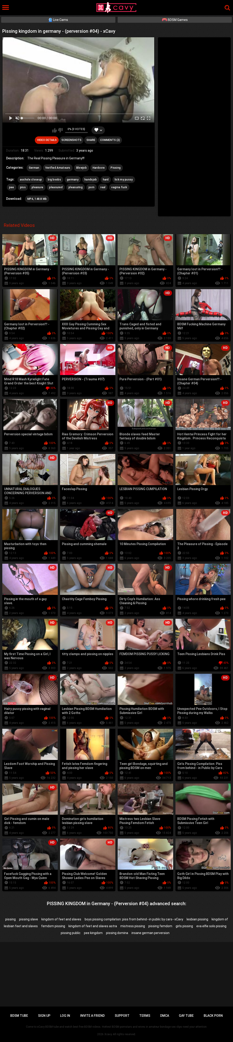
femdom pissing (53, 926)
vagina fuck (119, 187)
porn (91, 187)
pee (11, 187)
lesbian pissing (197, 919)
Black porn (213, 1015)
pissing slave (28, 919)
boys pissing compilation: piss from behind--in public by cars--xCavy (134, 919)
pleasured (56, 187)
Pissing (116, 167)
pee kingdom (93, 933)
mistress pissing (132, 926)
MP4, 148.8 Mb (37, 198)
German (34, 167)
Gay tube (186, 1015)
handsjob (90, 179)
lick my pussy (124, 179)
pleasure (37, 187)
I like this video (54, 130)
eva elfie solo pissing (211, 926)
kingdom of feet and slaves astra (92, 926)
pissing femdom (160, 926)
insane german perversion (151, 933)
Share (90, 140)
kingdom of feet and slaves (61, 919)
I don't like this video (60, 130)
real (102, 187)
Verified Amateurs (57, 167)
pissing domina (117, 933)
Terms (144, 1015)
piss (23, 187)
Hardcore (99, 167)
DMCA (164, 1015)
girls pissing (184, 926)
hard (106, 179)
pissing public (71, 933)
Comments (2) (110, 140)
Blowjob (81, 167)
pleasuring (75, 187)
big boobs (54, 179)
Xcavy (108, 1034)
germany (73, 179)
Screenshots (71, 140)
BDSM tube (19, 1015)
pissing (10, 919)
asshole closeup (31, 179)
